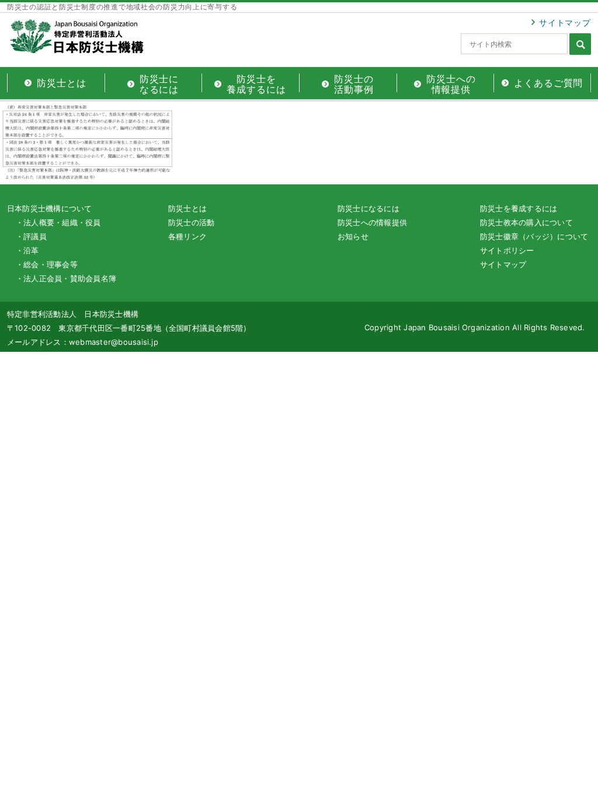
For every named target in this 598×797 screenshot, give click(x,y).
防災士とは (187, 208)
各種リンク (187, 236)
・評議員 (31, 236)
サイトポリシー (507, 250)
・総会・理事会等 (47, 264)
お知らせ (353, 236)
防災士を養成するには (518, 208)
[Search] (580, 44)
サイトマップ (565, 22)
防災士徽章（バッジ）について (534, 236)
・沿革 (27, 250)
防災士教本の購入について (526, 222)
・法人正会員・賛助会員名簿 (66, 278)
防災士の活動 (191, 222)
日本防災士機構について (49, 208)
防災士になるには (368, 208)
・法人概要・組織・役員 (58, 222)
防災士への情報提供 (372, 222)
